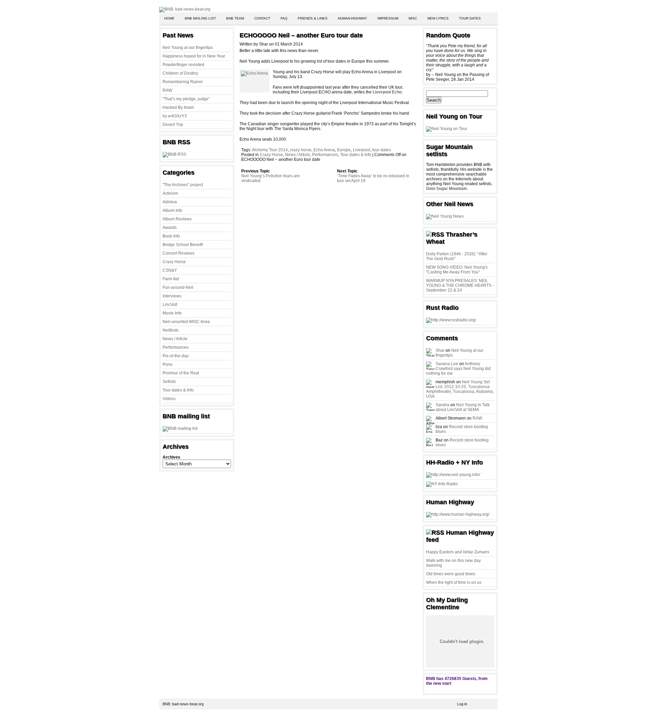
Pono (167, 364)
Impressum (387, 18)
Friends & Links (312, 18)
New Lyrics (438, 18)
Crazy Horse (174, 261)
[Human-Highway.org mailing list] (457, 514)
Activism (170, 193)
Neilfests (171, 330)
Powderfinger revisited (183, 64)
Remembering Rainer (183, 81)
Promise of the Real (181, 373)
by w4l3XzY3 (175, 116)
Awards (170, 227)
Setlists (169, 381)
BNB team (235, 18)
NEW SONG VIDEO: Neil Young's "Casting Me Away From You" (457, 269)
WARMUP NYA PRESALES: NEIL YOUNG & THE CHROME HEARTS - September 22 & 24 (460, 285)
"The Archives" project (183, 184)
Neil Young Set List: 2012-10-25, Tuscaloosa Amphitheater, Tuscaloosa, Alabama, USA (460, 389)
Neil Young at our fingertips (188, 47)
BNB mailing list (200, 18)
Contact (262, 18)
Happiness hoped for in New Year (194, 56)
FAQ (284, 18)
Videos (169, 398)
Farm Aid (171, 279)
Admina (170, 202)
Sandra (442, 404)
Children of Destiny (180, 73)
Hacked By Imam (178, 107)
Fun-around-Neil (178, 287)
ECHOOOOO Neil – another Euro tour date (301, 35)
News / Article (175, 338)
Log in (462, 704)
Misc (413, 18)
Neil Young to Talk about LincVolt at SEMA (463, 407)
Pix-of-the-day (176, 356)
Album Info (172, 210)
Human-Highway (352, 18)
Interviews (172, 296)
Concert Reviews (178, 253)
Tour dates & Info (178, 390)
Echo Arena (324, 149)
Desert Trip (173, 124)
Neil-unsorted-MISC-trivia (186, 321)
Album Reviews (177, 219)
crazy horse (300, 149)
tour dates (381, 149)
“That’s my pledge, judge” (186, 99)
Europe (344, 149)
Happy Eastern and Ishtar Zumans (457, 552)
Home (169, 18)
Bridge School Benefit (183, 244)
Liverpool (361, 149)
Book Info (171, 236)
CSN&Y (170, 270)
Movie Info (172, 313)
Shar (440, 350)
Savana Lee (447, 363)
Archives (171, 457)
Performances (176, 347)
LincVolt (170, 304)
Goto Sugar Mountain (446, 188)
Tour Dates (470, 18)
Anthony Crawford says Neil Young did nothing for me (458, 368)
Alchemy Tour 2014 (270, 149)
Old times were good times (450, 574)
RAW (167, 90)
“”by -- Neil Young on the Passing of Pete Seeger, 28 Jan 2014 (457, 62)
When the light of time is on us (453, 582)
